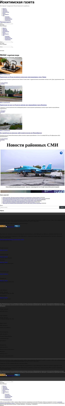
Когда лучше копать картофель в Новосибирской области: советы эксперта (19, 202)
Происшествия (6, 12)
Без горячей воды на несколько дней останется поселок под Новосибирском (21, 133)
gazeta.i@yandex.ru (4, 273)
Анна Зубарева (4, 82)
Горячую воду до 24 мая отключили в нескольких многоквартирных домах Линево (23, 77)
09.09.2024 (2, 139)
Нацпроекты (8, 17)
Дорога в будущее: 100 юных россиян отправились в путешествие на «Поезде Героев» (21, 197)
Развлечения (7, 20)
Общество (5, 9)
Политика (7, 16)
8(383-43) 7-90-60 (3, 250)
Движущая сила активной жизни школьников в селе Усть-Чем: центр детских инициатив (22, 203)
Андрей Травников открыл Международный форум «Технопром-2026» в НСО (20, 200)
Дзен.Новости (6, 14)
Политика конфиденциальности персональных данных (12, 239)
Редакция (3, 110)
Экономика (5, 10)
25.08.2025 (2, 111)
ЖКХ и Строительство (5, 74)
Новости (4, 8)
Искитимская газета (7, 399)
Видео (4, 13)
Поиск (1, 205)
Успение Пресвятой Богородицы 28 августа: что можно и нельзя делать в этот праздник (22, 199)
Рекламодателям (8, 19)
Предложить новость (5, 22)
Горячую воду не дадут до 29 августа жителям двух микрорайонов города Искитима (23, 105)
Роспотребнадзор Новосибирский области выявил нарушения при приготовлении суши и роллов (24, 198)
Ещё (3, 15)
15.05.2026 (2, 83)
